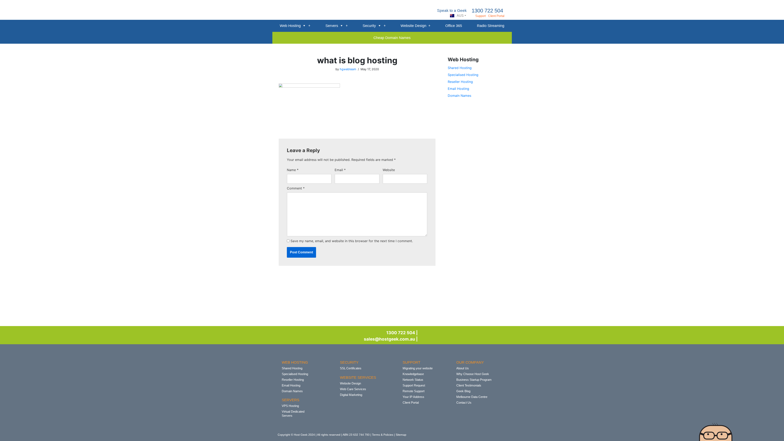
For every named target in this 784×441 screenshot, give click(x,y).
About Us (462, 368)
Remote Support (413, 391)
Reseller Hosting (460, 82)
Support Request (414, 385)
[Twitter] (431, 333)
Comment (296, 188)
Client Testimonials (468, 385)
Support (480, 16)
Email (340, 170)
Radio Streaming (490, 26)
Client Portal (496, 16)
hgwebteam (348, 69)
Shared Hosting (460, 68)
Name (292, 170)
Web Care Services (353, 389)
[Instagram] (439, 333)
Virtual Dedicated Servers (293, 413)
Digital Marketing (351, 394)
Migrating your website (418, 368)
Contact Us (463, 402)
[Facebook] (422, 333)
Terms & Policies (382, 434)
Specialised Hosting (463, 75)
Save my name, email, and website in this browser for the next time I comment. (352, 241)
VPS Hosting (290, 406)
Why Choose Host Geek (472, 374)
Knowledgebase (413, 374)
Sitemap (401, 434)
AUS (460, 15)
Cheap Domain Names (392, 38)
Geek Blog (463, 391)
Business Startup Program (474, 379)
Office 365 (453, 26)
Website (389, 170)
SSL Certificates (350, 368)
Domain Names (459, 96)
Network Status (413, 379)
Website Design (413, 26)
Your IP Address (413, 397)
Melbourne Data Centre (471, 397)
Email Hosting (458, 89)
